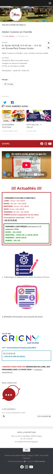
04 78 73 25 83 (11, 220)
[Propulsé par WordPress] (25, 461)
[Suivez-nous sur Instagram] (45, 143)
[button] (48, 47)
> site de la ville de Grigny (14, 356)
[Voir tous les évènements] (48, 43)
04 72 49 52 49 (9, 353)
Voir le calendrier (43, 416)
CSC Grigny (10, 36)
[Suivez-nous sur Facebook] (41, 143)
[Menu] (50, 3)
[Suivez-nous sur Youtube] (49, 143)
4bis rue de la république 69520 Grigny (26, 436)
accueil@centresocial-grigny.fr (26, 442)
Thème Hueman (39, 461)
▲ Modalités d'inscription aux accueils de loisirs (22, 317)
